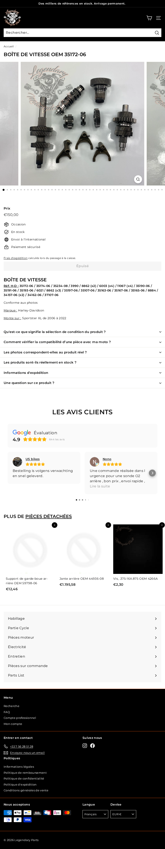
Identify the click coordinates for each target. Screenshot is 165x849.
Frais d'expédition (16, 258)
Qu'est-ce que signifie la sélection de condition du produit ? (55, 332)
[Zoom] (138, 179)
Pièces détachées (48, 516)
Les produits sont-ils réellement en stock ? (40, 362)
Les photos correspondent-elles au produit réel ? (45, 352)
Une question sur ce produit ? (29, 383)
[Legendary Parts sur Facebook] (92, 745)
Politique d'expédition (20, 784)
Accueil (9, 46)
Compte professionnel (20, 718)
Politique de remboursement (25, 772)
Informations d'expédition (26, 373)
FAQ (7, 712)
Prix (7, 208)
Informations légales (19, 766)
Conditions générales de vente (26, 790)
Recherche (11, 706)
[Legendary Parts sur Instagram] (84, 745)
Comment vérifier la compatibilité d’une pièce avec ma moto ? (57, 342)
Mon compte (13, 724)
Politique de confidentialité (24, 778)
